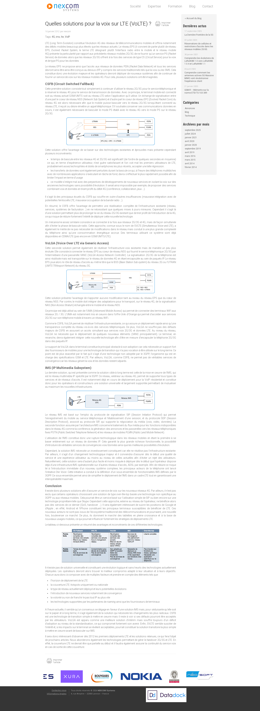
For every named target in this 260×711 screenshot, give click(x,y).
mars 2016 (190, 156)
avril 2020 (189, 141)
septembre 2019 (193, 148)
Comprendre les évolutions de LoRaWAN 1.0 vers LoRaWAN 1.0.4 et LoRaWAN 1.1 (199, 61)
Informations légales (56, 694)
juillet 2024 (190, 134)
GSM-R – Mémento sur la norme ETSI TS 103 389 (196, 91)
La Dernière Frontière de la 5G (198, 35)
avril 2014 (189, 163)
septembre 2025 (193, 130)
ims (58, 36)
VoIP (67, 36)
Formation (175, 6)
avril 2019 (189, 152)
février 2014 (191, 167)
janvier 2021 (191, 137)
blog (187, 112)
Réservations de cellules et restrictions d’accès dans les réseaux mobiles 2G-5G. (198, 46)
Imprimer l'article (166, 24)
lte (62, 36)
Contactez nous (59, 690)
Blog (192, 6)
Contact (207, 6)
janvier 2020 (191, 145)
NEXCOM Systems (64, 8)
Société (135, 6)
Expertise (154, 6)
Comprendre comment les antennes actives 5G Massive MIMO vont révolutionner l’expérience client (199, 76)
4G (53, 36)
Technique (190, 116)
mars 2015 (190, 160)
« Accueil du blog (193, 18)
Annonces (190, 108)
